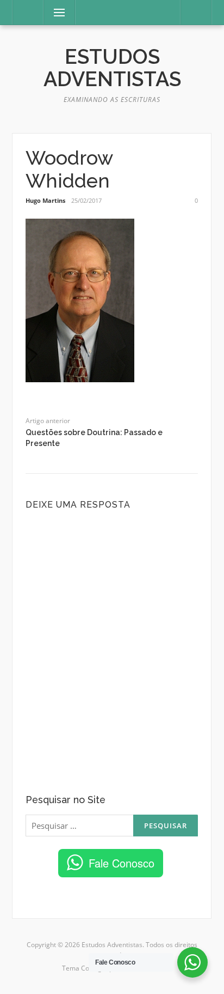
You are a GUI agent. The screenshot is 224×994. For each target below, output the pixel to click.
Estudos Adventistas (112, 68)
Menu (54, 12)
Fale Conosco (121, 863)
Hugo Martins (45, 200)
